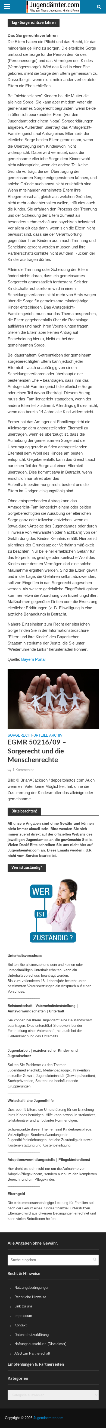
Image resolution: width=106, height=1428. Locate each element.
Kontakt (20, 1325)
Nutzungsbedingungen (31, 1287)
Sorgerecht (20, 735)
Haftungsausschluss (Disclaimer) (40, 1344)
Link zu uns (23, 1306)
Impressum (23, 1316)
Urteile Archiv (48, 735)
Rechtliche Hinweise (30, 1297)
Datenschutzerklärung (31, 1335)
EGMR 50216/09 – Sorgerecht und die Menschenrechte (37, 751)
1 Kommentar (23, 770)
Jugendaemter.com (48, 1418)
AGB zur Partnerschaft (32, 1353)
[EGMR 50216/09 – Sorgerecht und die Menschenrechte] (53, 698)
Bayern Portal (33, 659)
